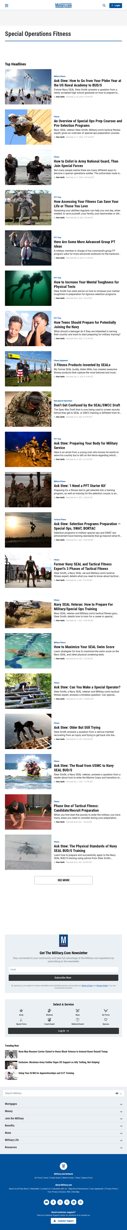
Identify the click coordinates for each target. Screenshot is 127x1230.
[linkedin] (74, 1202)
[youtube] (46, 1202)
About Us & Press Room (19, 1189)
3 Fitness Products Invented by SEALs (82, 365)
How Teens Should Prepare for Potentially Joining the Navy (85, 324)
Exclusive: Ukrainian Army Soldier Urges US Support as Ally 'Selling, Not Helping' (59, 1062)
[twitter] (67, 1202)
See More (64, 880)
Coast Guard (55, 1178)
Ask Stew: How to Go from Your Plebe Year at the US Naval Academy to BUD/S (87, 83)
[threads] (80, 1202)
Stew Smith (60, 97)
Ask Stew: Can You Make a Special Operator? (87, 687)
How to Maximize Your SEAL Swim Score (84, 647)
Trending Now (12, 1046)
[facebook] (53, 1202)
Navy (78, 1178)
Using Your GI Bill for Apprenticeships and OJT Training (46, 1073)
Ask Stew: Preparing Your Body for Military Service (86, 445)
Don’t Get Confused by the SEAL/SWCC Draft (87, 405)
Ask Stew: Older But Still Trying (77, 727)
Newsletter (35, 1189)
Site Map (75, 1192)
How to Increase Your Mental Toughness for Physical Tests (86, 284)
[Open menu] (6, 5)
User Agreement (96, 1189)
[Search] (104, 5)
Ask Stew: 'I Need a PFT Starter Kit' (80, 486)
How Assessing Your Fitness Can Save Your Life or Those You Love (86, 203)
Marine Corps (68, 1178)
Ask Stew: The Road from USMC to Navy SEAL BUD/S (84, 767)
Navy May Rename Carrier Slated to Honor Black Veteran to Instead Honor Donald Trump (63, 1051)
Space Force (87, 1178)
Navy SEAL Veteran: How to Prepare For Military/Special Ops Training (83, 606)
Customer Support (66, 1221)
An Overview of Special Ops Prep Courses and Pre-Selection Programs (88, 123)
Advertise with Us (59, 1189)
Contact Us (45, 1189)
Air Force (38, 1178)
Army (46, 1178)
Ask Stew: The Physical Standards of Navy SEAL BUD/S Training (85, 848)
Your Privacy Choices (56, 1192)
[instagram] (60, 1202)
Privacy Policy (102, 986)
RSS (68, 1192)
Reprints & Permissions (78, 1189)
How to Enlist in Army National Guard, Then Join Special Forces (86, 163)
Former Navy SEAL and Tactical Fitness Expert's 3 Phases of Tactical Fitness (83, 566)
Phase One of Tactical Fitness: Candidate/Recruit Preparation (76, 808)
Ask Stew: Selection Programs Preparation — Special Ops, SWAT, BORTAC (87, 526)
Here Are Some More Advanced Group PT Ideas (84, 244)
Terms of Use (86, 986)
